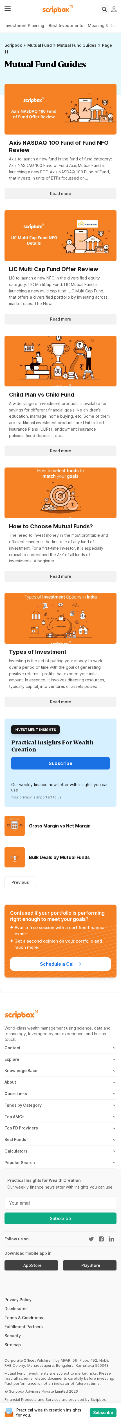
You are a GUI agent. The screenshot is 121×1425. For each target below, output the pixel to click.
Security (13, 1335)
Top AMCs (14, 1116)
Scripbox (13, 45)
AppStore (32, 1265)
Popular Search (20, 1162)
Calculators (16, 1151)
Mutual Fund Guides (77, 45)
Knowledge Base (21, 1070)
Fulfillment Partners (24, 1326)
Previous (20, 882)
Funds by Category (23, 1105)
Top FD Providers (21, 1128)
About (10, 1082)
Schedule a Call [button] (57, 964)
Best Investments (66, 25)
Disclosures (16, 1308)
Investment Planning (24, 25)
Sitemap (13, 1344)
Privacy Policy (18, 1299)
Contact (12, 1047)
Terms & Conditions (24, 1317)
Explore (12, 1059)
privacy (25, 797)
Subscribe (60, 1218)
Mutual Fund (39, 45)
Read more (60, 193)
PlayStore (90, 1265)
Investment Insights (35, 730)
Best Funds (15, 1139)
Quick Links (16, 1093)
